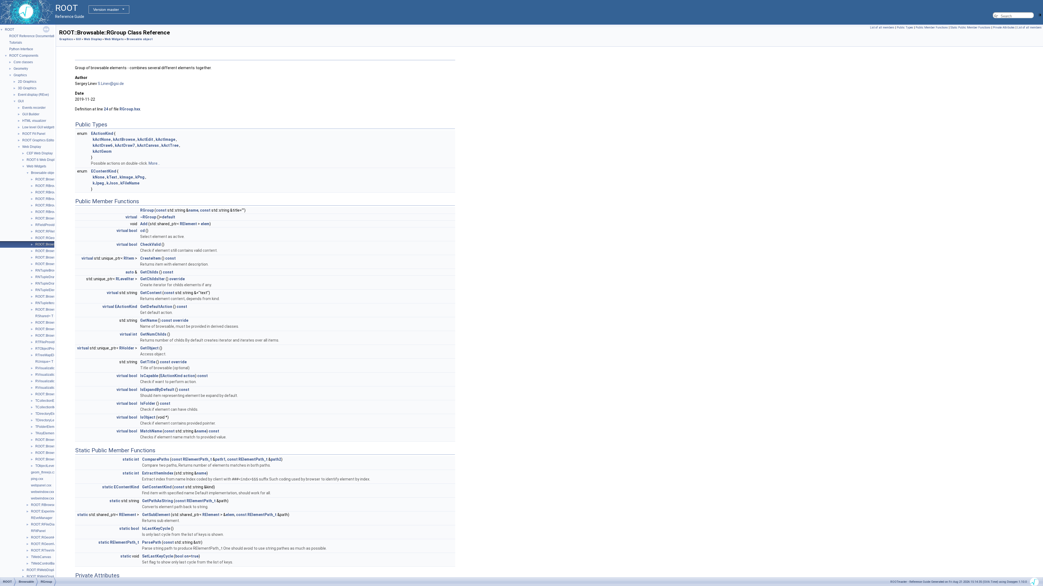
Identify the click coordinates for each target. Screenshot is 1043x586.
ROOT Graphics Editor (38, 140)
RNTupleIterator (47, 303)
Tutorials (15, 42)
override (177, 279)
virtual (131, 217)
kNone (98, 177)
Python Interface (21, 49)
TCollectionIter (46, 407)
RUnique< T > (45, 362)
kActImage (165, 139)
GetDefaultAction (156, 306)
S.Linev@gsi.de (111, 83)
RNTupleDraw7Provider (53, 283)
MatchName (151, 431)
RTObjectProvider (48, 349)
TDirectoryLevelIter (49, 420)
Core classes (23, 62)
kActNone (102, 139)
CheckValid (150, 244)
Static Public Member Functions (970, 27)
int (134, 334)
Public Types (905, 27)
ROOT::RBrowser (48, 186)
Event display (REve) (33, 95)
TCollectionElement (49, 401)
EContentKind (103, 171)
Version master (106, 9)
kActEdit (145, 139)
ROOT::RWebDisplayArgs (45, 570)
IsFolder (147, 403)
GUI (21, 101)
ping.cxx (37, 479)
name (193, 210)
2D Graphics (27, 82)
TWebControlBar (43, 563)
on (186, 556)
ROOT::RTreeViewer (46, 550)
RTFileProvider (46, 342)
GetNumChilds (153, 334)
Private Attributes (1004, 27)
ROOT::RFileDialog (49, 231)
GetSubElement (156, 514)
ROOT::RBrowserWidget (53, 212)
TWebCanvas (41, 557)
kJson (112, 183)
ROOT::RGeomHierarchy (49, 537)
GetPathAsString (157, 501)
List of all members (882, 27)
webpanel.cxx (41, 485)
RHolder (126, 348)
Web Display (31, 147)
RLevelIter (125, 279)
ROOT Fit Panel (33, 134)
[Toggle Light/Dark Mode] (1040, 14)
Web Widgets (36, 166)
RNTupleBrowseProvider (53, 270)
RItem (129, 258)
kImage (126, 177)
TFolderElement (47, 427)
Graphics (20, 75)
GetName (148, 320)
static (127, 459)
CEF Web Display (40, 153)
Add (143, 224)
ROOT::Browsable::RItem (53, 257)
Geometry (21, 69)
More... (154, 163)
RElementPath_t (197, 459)
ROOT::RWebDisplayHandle (47, 576)
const (161, 210)
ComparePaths (155, 459)
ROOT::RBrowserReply (52, 199)
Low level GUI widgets (38, 127)
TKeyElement (45, 433)
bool (133, 230)
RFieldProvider (46, 225)
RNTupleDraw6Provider (53, 277)
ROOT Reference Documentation (33, 36)
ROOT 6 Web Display (42, 160)
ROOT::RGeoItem (48, 238)
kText (112, 177)
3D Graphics (27, 88)
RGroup (147, 210)
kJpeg (98, 183)
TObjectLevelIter (47, 466)
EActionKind (102, 133)
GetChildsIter (152, 279)
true (195, 556)
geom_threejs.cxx (44, 472)
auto (129, 272)
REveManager (41, 518)
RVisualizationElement (52, 368)
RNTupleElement (48, 290)
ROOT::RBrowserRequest (54, 205)
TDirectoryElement (49, 414)
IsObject (147, 417)
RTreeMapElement (49, 355)
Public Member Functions (932, 27)
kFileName (129, 183)
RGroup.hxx (130, 109)
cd (142, 230)
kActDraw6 (102, 145)
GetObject (149, 348)
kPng (139, 177)
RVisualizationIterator (51, 381)
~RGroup (148, 217)
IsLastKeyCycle (156, 528)
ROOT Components (23, 56)
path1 (220, 459)
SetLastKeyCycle (157, 556)
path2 (276, 459)
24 (106, 109)
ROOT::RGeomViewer (47, 544)
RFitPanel (38, 531)
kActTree (169, 145)
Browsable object (43, 173)
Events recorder (34, 108)
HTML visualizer (34, 121)
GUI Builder (30, 114)
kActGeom (102, 151)
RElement (188, 224)
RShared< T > (45, 316)
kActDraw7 (125, 145)
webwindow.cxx (42, 492)
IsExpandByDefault (157, 389)
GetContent (151, 293)
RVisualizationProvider (52, 388)
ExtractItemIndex (157, 473)
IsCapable (149, 376)
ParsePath (151, 542)
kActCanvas (148, 145)
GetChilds (149, 272)
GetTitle (147, 362)
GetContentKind (157, 487)
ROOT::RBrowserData (51, 192)
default (168, 217)
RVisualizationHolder (51, 375)
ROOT (9, 29)
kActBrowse (124, 139)
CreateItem (150, 258)
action (189, 376)
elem (205, 224)
